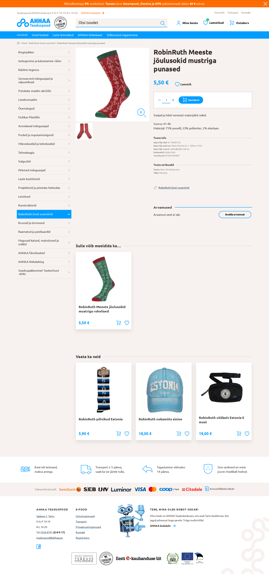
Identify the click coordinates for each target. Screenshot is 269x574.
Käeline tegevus (28, 69)
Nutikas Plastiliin (29, 117)
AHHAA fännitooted (31, 253)
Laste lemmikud (63, 35)
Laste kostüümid (29, 179)
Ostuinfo (219, 12)
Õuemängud (26, 108)
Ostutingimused (85, 516)
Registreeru (82, 537)
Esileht (18, 43)
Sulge (265, 3)
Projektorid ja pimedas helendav (39, 187)
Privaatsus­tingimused (88, 527)
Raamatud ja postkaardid (34, 231)
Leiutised (24, 196)
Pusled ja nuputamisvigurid (35, 135)
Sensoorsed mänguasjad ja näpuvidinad (35, 80)
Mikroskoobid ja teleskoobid (36, 143)
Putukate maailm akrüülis (34, 90)
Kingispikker (26, 52)
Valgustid (24, 161)
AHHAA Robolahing (31, 261)
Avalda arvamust (235, 214)
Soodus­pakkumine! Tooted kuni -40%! (38, 272)
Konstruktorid (27, 205)
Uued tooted (40, 35)
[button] (183, 84)
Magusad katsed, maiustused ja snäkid (38, 242)
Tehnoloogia (26, 152)
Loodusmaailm (27, 99)
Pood (24, 43)
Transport (232, 12)
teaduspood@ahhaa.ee (49, 537)
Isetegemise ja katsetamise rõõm (39, 61)
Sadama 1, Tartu (45, 516)
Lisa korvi (193, 100)
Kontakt (246, 12)
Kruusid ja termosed (31, 223)
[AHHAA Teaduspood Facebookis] (56, 546)
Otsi (162, 23)
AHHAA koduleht (91, 13)
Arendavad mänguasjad (33, 126)
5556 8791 (46, 532)
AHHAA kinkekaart (90, 35)
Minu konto (190, 23)
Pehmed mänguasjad (31, 170)
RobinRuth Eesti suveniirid (42, 43)
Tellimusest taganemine (122, 35)
